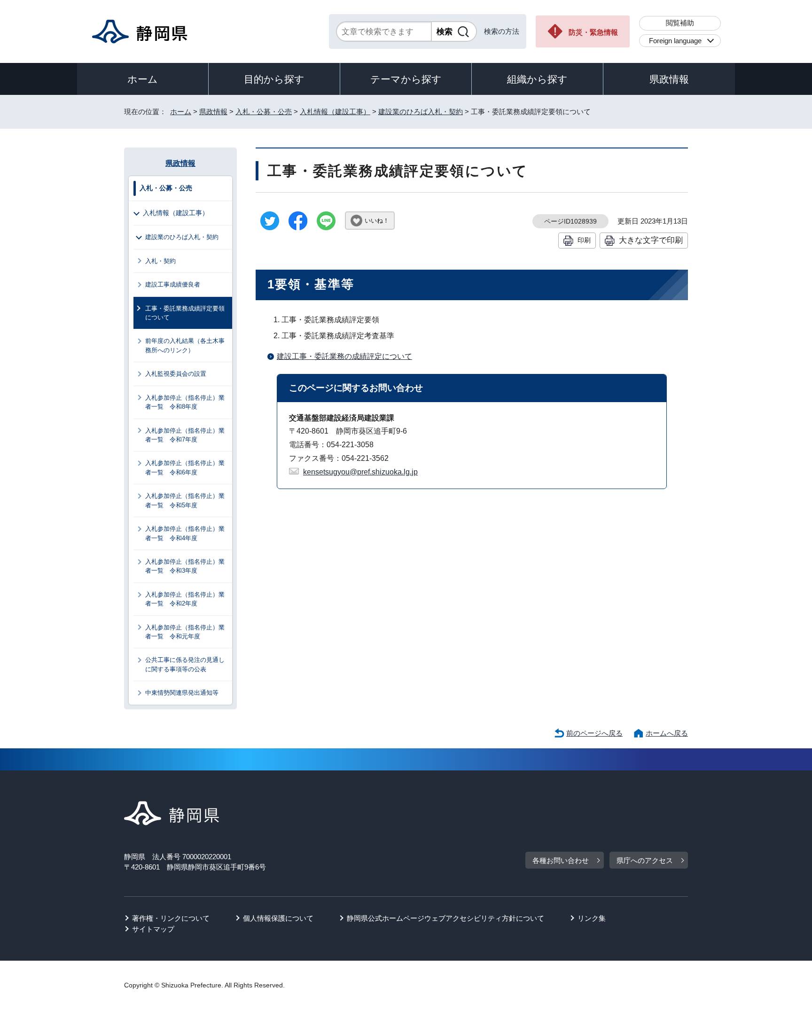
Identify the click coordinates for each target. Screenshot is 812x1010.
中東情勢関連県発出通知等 (182, 692)
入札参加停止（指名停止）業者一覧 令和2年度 (185, 599)
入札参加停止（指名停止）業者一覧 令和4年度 (185, 533)
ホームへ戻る (667, 733)
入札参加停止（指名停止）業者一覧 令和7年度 (185, 435)
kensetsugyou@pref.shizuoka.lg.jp (360, 472)
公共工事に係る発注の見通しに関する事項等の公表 (185, 664)
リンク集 (592, 918)
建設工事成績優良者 (172, 284)
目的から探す (274, 79)
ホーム (142, 79)
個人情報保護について (278, 918)
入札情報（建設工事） (335, 112)
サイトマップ (153, 929)
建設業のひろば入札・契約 (420, 112)
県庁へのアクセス (645, 860)
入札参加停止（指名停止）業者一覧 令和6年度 (185, 467)
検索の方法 (501, 31)
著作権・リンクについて (171, 918)
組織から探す (537, 79)
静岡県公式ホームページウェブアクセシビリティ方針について (445, 918)
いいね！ (377, 220)
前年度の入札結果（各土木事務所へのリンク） (185, 345)
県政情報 (669, 79)
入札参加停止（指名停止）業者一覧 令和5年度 (185, 500)
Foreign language (675, 41)
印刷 (584, 240)
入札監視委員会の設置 (175, 373)
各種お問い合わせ (560, 860)
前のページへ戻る (594, 733)
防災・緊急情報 (593, 32)
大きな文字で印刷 (651, 240)
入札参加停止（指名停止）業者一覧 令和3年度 (185, 566)
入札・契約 (160, 260)
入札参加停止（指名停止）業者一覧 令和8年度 (185, 402)
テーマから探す (406, 79)
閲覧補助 (680, 23)
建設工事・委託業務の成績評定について (344, 356)
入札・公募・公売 (263, 112)
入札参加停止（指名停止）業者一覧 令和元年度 (185, 632)
